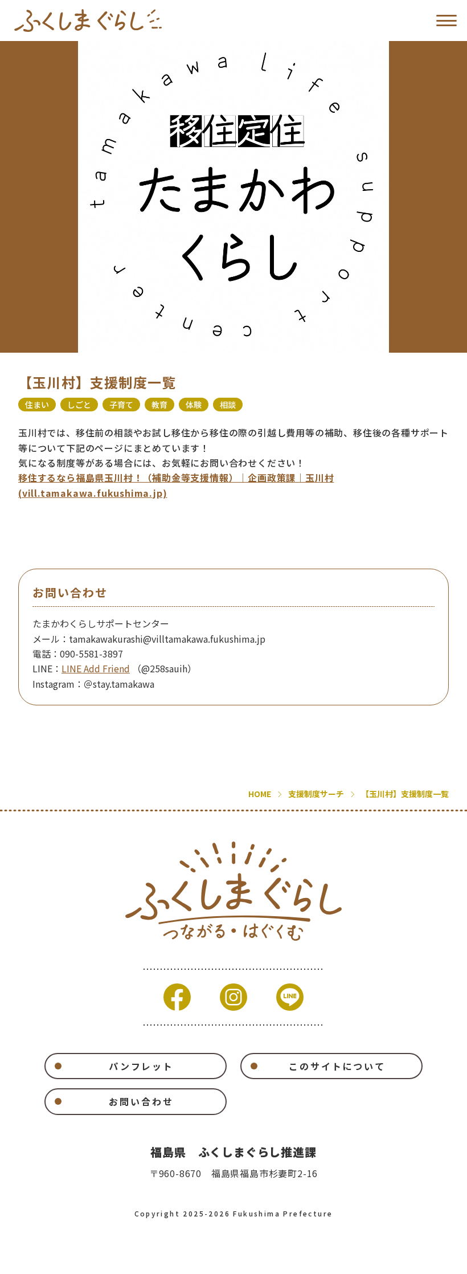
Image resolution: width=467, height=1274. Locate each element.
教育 (159, 404)
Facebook (177, 997)
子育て (121, 404)
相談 (228, 404)
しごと (79, 404)
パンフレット (141, 1066)
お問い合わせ (141, 1101)
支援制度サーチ (316, 793)
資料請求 (130, 1258)
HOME (259, 793)
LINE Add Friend (96, 668)
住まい (37, 404)
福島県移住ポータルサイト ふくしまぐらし (88, 20)
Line (290, 997)
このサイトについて (337, 1066)
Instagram (233, 997)
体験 (194, 404)
